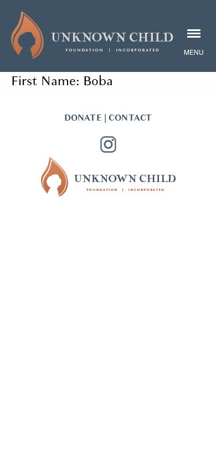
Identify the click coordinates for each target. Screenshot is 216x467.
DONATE (83, 118)
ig (108, 144)
